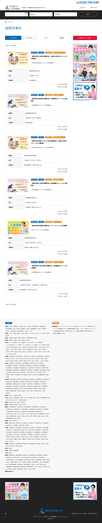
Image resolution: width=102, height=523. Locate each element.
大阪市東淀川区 (9, 434)
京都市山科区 (22, 425)
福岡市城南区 (19, 455)
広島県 (6, 326)
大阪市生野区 (26, 427)
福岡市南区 (8, 457)
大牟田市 (29, 462)
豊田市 (34, 416)
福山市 (7, 331)
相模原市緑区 (45, 386)
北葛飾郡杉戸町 (30, 349)
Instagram (5, 513)
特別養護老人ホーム (91, 326)
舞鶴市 (27, 425)
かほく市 (26, 397)
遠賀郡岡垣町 (35, 462)
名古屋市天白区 (43, 406)
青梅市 (13, 372)
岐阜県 (6, 402)
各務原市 (23, 402)
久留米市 (33, 464)
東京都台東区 (31, 367)
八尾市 (11, 441)
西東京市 (8, 374)
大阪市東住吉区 (37, 432)
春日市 (7, 464)
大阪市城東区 (46, 427)
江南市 (18, 416)
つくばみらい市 (37, 333)
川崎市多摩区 (9, 386)
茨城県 (6, 333)
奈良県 (6, 448)
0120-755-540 (89, 2)
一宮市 (19, 413)
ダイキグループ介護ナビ (82, 513)
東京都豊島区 (9, 370)
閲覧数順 (62, 37)
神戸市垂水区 (12, 443)
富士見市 (29, 351)
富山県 (6, 395)
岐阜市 (10, 402)
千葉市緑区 (33, 356)
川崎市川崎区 (23, 386)
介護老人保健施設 (57, 333)
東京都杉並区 (9, 367)
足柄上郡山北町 (37, 390)
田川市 (35, 466)
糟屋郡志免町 (16, 466)
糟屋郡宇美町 (14, 462)
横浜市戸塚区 (43, 381)
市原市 (16, 358)
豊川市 (30, 416)
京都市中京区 (39, 423)
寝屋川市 (24, 439)
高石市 (11, 439)
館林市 (27, 340)
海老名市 (35, 388)
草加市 (35, 349)
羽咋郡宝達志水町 (23, 400)
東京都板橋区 (26, 363)
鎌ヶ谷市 (28, 358)
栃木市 (23, 337)
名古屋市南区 (24, 411)
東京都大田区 (41, 363)
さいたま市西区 (26, 344)
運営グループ (47, 516)
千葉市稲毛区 (12, 356)
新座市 (15, 351)
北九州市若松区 (27, 459)
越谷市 (15, 349)
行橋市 (33, 469)
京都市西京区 (46, 423)
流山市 (33, 360)
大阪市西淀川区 (29, 432)
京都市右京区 (12, 423)
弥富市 (18, 418)
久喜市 (11, 349)
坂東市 (47, 333)
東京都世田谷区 (23, 367)
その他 (63, 333)
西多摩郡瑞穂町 (41, 374)
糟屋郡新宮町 (23, 466)
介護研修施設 (54, 516)
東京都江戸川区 (33, 363)
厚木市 (21, 388)
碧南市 (14, 418)
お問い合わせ (93, 7)
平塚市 (27, 390)
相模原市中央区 (37, 386)
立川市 (35, 372)
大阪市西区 (15, 432)
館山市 (7, 360)
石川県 (6, 397)
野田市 (20, 360)
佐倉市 (46, 358)
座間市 (7, 390)
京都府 (6, 423)
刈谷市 (7, 416)
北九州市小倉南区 (25, 457)
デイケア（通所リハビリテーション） (88, 328)
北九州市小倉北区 (16, 457)
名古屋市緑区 (46, 409)
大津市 (10, 420)
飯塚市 (44, 459)
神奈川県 (7, 379)
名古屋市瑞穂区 (9, 411)
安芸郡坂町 (22, 328)
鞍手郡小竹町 (43, 464)
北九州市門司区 (41, 457)
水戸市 (10, 333)
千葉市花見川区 (19, 356)
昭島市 (48, 370)
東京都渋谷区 (29, 365)
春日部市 (31, 347)
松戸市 (28, 360)
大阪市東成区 (45, 432)
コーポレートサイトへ (38, 516)
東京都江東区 (22, 365)
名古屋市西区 (32, 409)
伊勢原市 (30, 388)
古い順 (45, 37)
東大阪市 (29, 439)
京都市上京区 (19, 423)
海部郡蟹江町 (42, 413)
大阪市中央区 (31, 429)
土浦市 (43, 333)
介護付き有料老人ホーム (70, 331)
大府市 (27, 413)
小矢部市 (15, 395)
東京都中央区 (38, 367)
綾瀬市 (25, 388)
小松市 (37, 397)
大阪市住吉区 (17, 429)
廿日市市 (39, 328)
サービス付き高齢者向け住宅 (59, 328)
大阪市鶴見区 (38, 429)
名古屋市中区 (9, 409)
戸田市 (11, 351)
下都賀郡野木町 (29, 337)
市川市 (12, 358)
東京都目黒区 (43, 370)
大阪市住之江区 (9, 429)
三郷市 (44, 351)
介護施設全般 (55, 326)
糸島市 (48, 459)
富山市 (10, 395)
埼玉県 (6, 342)
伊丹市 (7, 446)
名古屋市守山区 (39, 411)
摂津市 (40, 436)
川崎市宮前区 (30, 386)
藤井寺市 (38, 439)
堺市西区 (23, 436)
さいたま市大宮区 (10, 344)
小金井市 (18, 372)
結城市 (7, 335)
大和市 (43, 390)
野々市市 (16, 400)
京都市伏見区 (9, 425)
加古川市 (12, 446)
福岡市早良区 (12, 455)
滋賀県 (6, 420)
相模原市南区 (9, 388)
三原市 (26, 331)
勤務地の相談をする (9, 471)
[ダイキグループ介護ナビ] (51, 513)
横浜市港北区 (13, 379)
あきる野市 (8, 372)
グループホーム (82, 326)
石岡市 (14, 333)
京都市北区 (25, 423)
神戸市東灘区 (31, 443)
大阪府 (6, 427)
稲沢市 (23, 413)
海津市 (18, 402)
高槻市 (15, 439)
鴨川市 (33, 358)
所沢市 (7, 351)
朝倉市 (33, 459)
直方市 (48, 466)
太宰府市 (40, 466)
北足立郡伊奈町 (13, 347)
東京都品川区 (36, 365)
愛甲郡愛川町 (16, 388)
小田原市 (40, 388)
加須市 (35, 347)
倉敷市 (10, 450)
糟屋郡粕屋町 (13, 464)
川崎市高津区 (44, 383)
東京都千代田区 (45, 367)
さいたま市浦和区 (38, 342)
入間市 (19, 347)
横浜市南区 (30, 383)
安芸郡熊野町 (9, 328)
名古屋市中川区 (16, 409)
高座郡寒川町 (13, 390)
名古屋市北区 (20, 406)
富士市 (20, 404)
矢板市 (35, 337)
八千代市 (42, 360)
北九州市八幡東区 (10, 459)
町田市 (47, 374)
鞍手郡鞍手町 (27, 464)
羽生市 (19, 351)
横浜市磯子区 (39, 379)
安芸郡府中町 (21, 331)
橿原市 (10, 448)
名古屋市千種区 (35, 406)
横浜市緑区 (24, 383)
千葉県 (6, 356)
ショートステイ (62, 326)
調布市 (39, 372)
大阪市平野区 (17, 434)
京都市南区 (15, 425)
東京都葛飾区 (9, 365)
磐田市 (16, 404)
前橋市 (10, 340)
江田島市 (21, 326)
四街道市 (47, 360)
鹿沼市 (15, 337)
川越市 (43, 347)
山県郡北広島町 (42, 326)
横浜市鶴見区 (36, 381)
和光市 (11, 354)
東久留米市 (17, 374)
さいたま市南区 (42, 344)
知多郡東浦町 (9, 418)
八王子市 (44, 372)
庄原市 (27, 328)
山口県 (6, 452)
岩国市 (10, 452)
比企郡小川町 (25, 347)
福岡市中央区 (26, 455)
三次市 (30, 331)
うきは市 (8, 462)
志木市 (23, 349)
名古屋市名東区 (31, 411)
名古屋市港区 (17, 411)
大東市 (7, 439)
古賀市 (37, 464)
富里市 (11, 360)
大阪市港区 (30, 434)
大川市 (19, 462)
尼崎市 (47, 443)
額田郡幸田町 (13, 416)
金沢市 (10, 397)
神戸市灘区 (18, 443)
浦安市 (20, 358)
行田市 (7, 349)
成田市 (37, 360)
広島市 (10, 326)
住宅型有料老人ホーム (89, 331)
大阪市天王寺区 (45, 429)
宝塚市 (16, 446)
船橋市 (24, 360)
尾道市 (29, 326)
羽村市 (12, 374)
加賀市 (21, 397)
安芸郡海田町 (35, 326)
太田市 (19, 340)
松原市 (43, 439)
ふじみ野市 (35, 351)
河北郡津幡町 (43, 397)
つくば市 (31, 333)
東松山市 (24, 351)
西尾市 (43, 416)
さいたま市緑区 (34, 344)
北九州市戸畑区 (33, 457)
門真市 (31, 436)
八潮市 (48, 351)
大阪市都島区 (37, 434)
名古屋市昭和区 (27, 406)
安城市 (15, 413)
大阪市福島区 (24, 434)
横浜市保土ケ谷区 (17, 383)
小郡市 (40, 462)
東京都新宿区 (43, 365)
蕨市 (15, 354)
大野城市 (24, 462)
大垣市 (14, 402)
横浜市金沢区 (9, 381)
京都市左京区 (32, 423)
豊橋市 (39, 416)
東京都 (6, 363)
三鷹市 (7, 377)
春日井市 (36, 413)
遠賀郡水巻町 (20, 469)
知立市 (26, 416)
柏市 (24, 358)
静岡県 (6, 404)
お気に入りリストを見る (85, 37)
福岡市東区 (45, 455)
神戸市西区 (24, 443)
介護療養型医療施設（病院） (73, 328)
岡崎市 (31, 413)
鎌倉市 (44, 388)
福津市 (14, 469)
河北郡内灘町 (16, 397)
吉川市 (7, 354)
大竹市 (25, 326)
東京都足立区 (19, 363)
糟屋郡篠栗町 (9, 466)
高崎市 (23, 340)
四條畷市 (36, 436)
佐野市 (19, 337)
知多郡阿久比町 (9, 413)
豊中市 (19, 439)
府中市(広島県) (13, 331)
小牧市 (22, 416)
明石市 (43, 443)
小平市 (27, 372)
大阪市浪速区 (9, 432)
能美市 (48, 397)
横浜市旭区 (19, 379)
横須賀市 (8, 393)
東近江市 (15, 420)
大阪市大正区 (24, 429)
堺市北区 (8, 436)
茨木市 (27, 436)
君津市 (42, 358)
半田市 (47, 416)
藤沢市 (31, 390)
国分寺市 (23, 372)
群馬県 (6, 340)
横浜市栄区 (22, 381)
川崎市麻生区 (37, 383)
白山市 (11, 400)
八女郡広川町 (9, 469)
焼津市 (24, 404)
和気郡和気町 (16, 450)
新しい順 (29, 37)
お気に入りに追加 (62, 87)
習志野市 (16, 360)
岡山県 (6, 450)
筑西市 (26, 333)
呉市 (14, 328)
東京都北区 (15, 365)
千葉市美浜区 (40, 356)
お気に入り (83, 7)
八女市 (29, 469)
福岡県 (6, 455)
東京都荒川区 (12, 363)
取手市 (18, 333)
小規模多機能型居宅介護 (58, 331)
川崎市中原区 (16, 386)
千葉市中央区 (27, 356)
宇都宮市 (11, 337)
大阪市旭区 (11, 427)
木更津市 (37, 358)
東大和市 (35, 374)
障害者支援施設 (80, 331)
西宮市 (20, 446)
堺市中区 (18, 436)
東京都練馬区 (23, 370)
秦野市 (23, 390)
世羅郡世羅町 (33, 328)
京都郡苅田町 (20, 464)
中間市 (44, 466)
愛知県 (6, 406)
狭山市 (19, 349)
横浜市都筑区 (9, 383)
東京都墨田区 (16, 367)
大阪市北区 (32, 427)
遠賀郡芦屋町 (39, 459)
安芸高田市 (15, 326)
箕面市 (47, 439)
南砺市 (19, 395)
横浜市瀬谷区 (29, 381)
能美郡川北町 (32, 397)
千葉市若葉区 (46, 356)
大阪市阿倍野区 (18, 427)
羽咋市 (7, 400)
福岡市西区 (32, 455)
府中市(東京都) (24, 374)
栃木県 (6, 337)
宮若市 (25, 469)
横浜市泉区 (32, 379)
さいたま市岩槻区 (13, 342)
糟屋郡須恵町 (30, 466)
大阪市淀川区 (44, 434)
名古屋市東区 (39, 409)
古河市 (22, 333)
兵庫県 (6, 443)
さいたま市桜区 (18, 344)
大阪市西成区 (22, 432)
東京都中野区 (16, 370)
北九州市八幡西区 (19, 459)
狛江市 (31, 372)
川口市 (39, 347)
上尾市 (7, 347)
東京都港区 (36, 370)
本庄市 (39, 351)
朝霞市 (48, 344)
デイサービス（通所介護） (72, 326)
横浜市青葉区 (26, 379)
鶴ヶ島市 (44, 349)
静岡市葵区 (11, 404)
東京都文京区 (30, 370)
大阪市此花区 (39, 427)
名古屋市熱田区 (12, 406)
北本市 (47, 347)
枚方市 (34, 439)
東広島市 (44, 328)
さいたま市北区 (30, 342)
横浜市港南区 (16, 381)
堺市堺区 (13, 436)
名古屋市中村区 (24, 409)
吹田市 (45, 436)
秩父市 (39, 349)
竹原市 (17, 328)
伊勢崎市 (15, 340)
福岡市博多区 (39, 455)
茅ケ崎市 (19, 390)
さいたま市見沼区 (22, 342)
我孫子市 (8, 358)
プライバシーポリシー (62, 516)
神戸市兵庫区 (38, 443)
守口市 (7, 441)
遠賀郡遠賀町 (46, 462)
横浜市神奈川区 (46, 379)
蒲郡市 (47, 413)
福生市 (30, 374)
